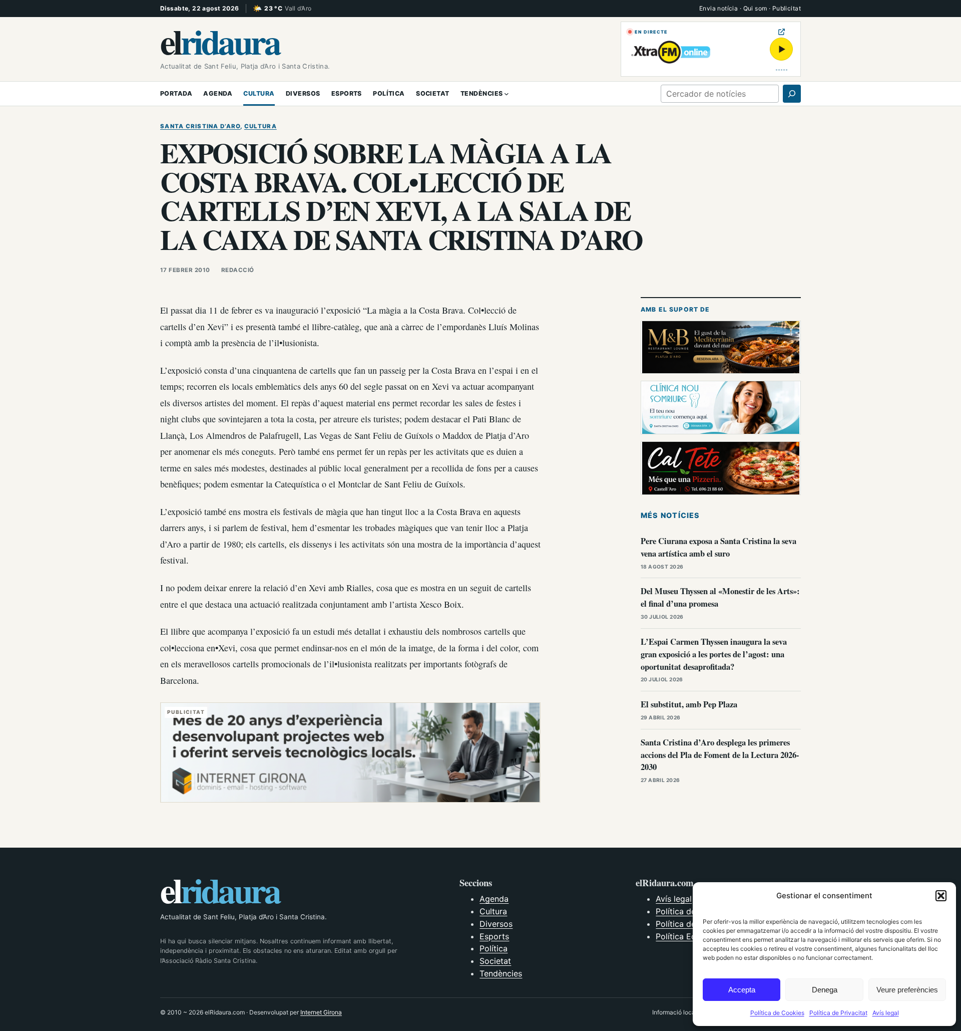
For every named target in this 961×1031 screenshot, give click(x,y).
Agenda (494, 899)
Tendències (500, 973)
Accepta (741, 989)
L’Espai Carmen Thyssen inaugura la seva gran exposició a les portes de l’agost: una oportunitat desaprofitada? (714, 654)
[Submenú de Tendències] (506, 93)
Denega (824, 989)
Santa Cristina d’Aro (200, 126)
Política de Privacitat (838, 1012)
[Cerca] (792, 94)
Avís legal (885, 1012)
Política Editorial (687, 936)
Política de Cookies (777, 1012)
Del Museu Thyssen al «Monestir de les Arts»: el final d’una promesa (720, 597)
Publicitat (786, 8)
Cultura (260, 126)
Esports (494, 936)
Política (493, 948)
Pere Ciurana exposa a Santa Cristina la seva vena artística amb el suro (718, 547)
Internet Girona (321, 1012)
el (219, 41)
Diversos (496, 924)
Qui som (755, 8)
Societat (495, 961)
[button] (941, 896)
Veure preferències (907, 989)
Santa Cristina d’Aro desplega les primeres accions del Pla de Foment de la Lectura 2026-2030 (720, 755)
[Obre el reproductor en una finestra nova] (781, 32)
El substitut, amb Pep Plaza (689, 704)
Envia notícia (718, 8)
